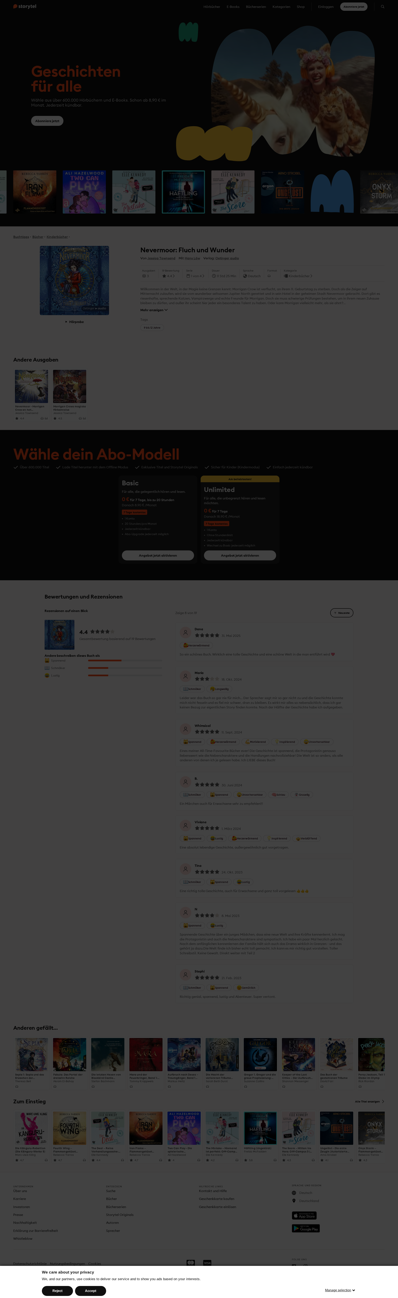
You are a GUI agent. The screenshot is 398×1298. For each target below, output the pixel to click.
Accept (90, 1291)
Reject (57, 1291)
